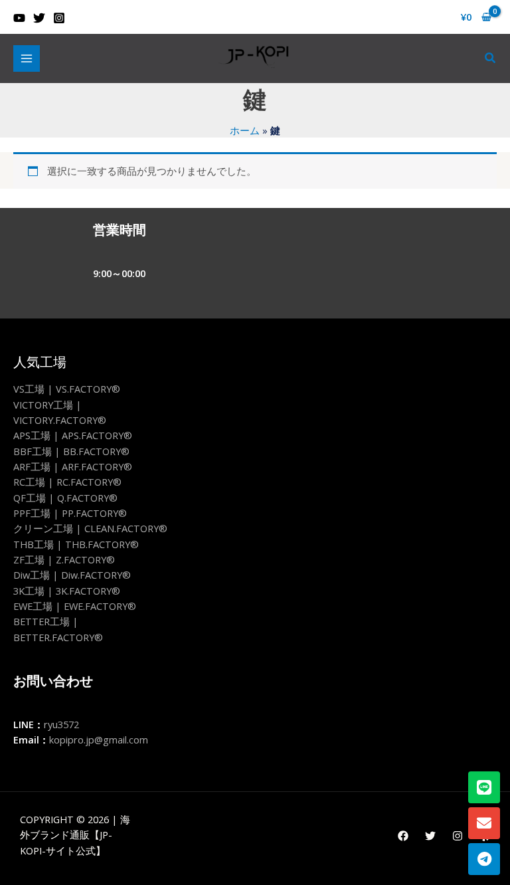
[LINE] (484, 787)
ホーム (245, 130)
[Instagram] (59, 18)
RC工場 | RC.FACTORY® (67, 481)
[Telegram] (484, 859)
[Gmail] (484, 823)
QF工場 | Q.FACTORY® (65, 497)
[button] (491, 58)
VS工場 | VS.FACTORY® (66, 388)
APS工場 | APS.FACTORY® (72, 435)
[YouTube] (19, 18)
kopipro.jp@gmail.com (98, 739)
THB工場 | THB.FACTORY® (76, 544)
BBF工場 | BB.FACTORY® (71, 451)
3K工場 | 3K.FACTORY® (66, 590)
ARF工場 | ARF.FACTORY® (72, 466)
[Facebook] (403, 836)
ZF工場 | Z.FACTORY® (64, 559)
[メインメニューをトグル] (26, 58)
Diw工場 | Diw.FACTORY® (72, 574)
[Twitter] (39, 18)
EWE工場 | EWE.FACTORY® (74, 606)
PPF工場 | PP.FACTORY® (70, 513)
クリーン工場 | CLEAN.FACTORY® (90, 528)
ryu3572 (61, 724)
